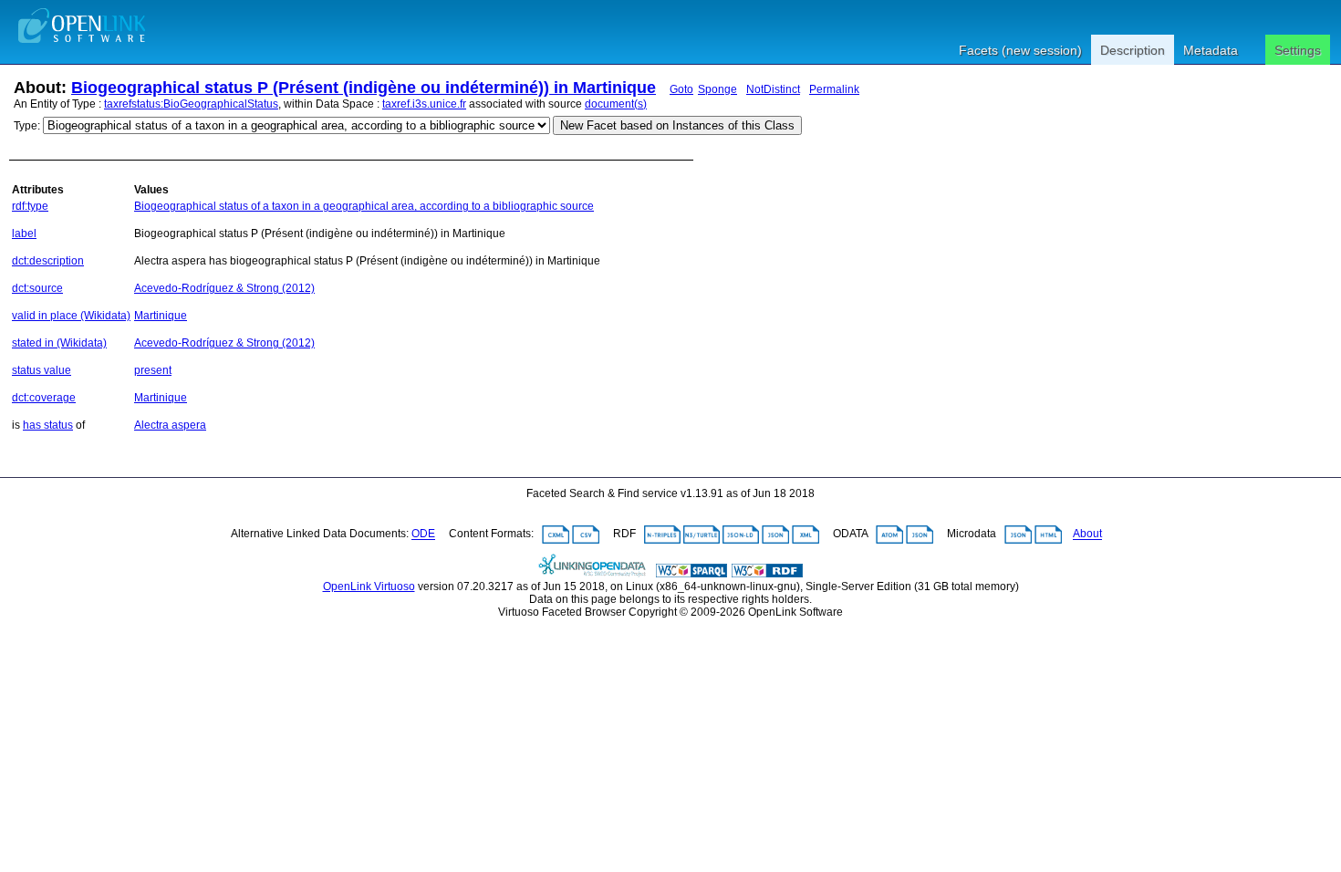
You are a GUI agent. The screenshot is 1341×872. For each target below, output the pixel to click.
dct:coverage (44, 397)
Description (1132, 50)
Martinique (160, 315)
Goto (681, 89)
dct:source (37, 288)
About (1087, 534)
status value (41, 370)
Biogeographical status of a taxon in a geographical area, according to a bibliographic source (364, 206)
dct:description (48, 260)
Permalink (834, 89)
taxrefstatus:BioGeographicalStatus (191, 104)
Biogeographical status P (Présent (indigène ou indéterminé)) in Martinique (363, 87)
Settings (1297, 50)
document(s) (616, 104)
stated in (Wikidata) (59, 343)
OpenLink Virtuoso (369, 586)
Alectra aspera (170, 425)
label (24, 233)
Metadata (1210, 50)
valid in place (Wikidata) (71, 315)
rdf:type (30, 206)
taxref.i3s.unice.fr (424, 104)
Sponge (717, 89)
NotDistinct (773, 89)
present (153, 370)
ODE (423, 534)
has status (48, 425)
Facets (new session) (1020, 50)
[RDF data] (767, 573)
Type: (27, 125)
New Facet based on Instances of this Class (677, 125)
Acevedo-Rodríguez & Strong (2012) (224, 288)
